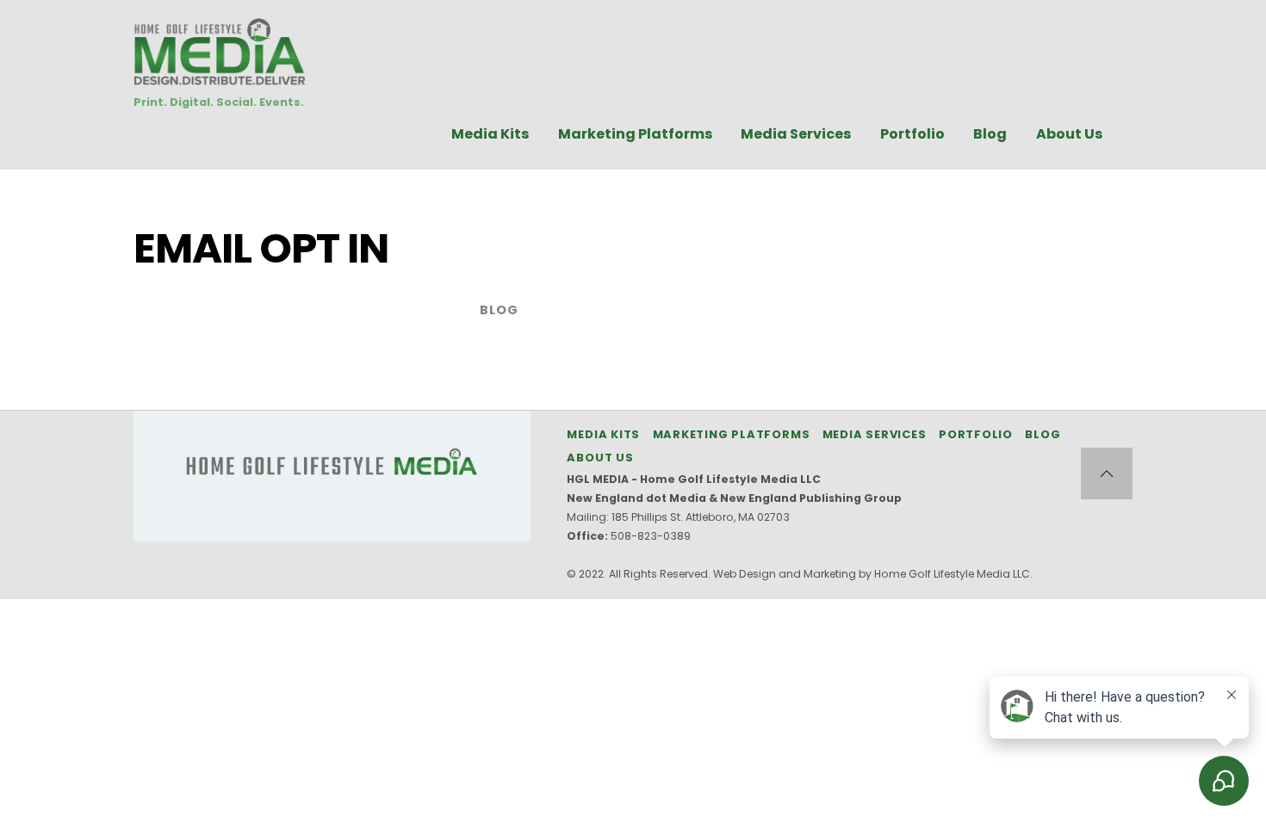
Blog (990, 134)
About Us (1069, 134)
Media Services (796, 134)
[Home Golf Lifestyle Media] (219, 76)
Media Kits (490, 134)
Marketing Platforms (635, 134)
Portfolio (912, 134)
